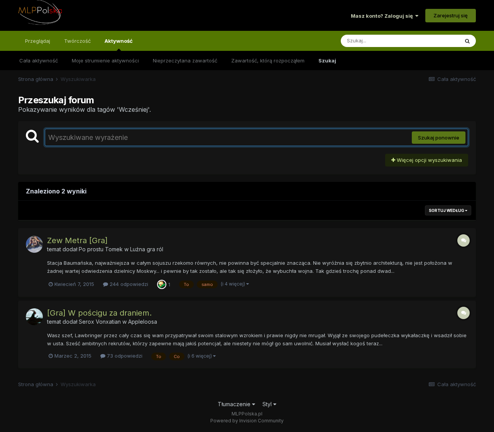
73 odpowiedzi (123, 356)
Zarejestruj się (450, 15)
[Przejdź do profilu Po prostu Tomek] (34, 244)
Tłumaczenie (235, 404)
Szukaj (327, 60)
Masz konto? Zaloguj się (383, 16)
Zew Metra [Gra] (77, 240)
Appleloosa (142, 321)
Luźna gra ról (146, 249)
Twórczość (77, 41)
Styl (267, 404)
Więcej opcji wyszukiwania (428, 160)
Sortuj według (447, 210)
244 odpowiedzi (128, 284)
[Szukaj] (467, 41)
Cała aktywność (38, 60)
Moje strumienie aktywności (105, 60)
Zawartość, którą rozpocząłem (268, 60)
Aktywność (119, 41)
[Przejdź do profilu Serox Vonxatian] (34, 316)
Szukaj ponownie (438, 137)
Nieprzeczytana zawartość (185, 60)
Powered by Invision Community (247, 421)
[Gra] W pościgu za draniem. (99, 313)
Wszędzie (437, 41)
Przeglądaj (37, 41)
